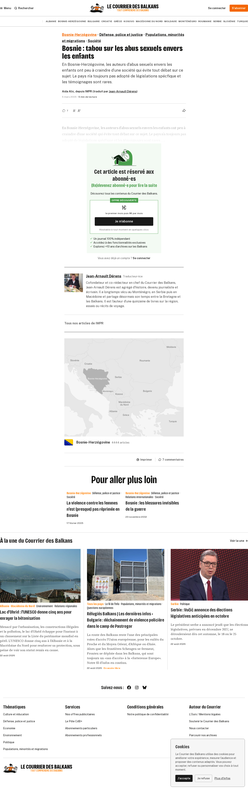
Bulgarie (94, 21)
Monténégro (187, 21)
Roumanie (205, 21)
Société (94, 41)
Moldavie (170, 21)
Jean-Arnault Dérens (123, 91)
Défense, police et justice (121, 35)
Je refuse (203, 778)
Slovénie (229, 21)
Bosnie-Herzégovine (72, 21)
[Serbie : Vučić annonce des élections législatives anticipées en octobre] (209, 575)
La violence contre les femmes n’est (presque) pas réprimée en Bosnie (93, 509)
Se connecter (141, 258)
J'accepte (184, 778)
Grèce (118, 21)
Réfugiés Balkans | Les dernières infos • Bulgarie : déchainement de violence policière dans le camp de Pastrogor (125, 620)
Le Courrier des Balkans (133, 6)
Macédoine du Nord (149, 21)
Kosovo (129, 21)
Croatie (106, 21)
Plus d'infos (222, 778)
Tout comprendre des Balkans (133, 10)
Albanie (51, 21)
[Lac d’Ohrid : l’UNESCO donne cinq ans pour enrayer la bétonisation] (40, 576)
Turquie (242, 21)
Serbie (217, 21)
